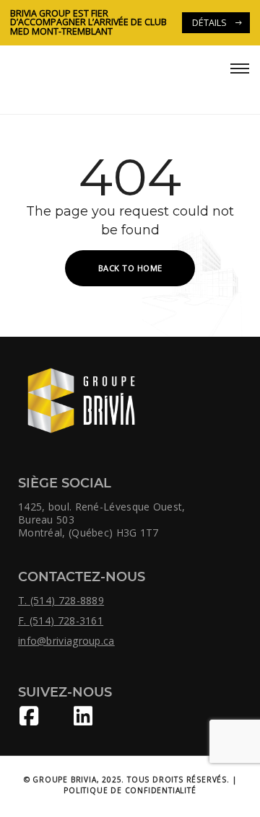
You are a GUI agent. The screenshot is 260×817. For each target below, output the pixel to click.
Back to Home (130, 267)
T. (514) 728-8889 (61, 600)
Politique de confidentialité (130, 790)
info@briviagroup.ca (66, 641)
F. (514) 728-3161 (60, 620)
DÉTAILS (209, 23)
